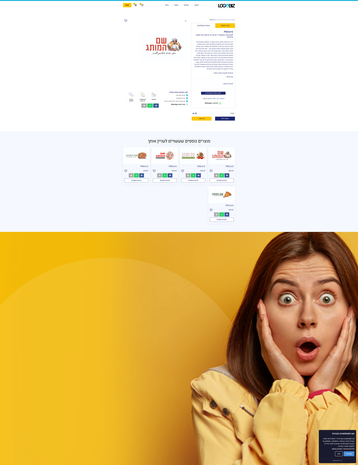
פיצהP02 (230, 166)
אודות (186, 5)
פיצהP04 (144, 166)
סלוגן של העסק (228, 84)
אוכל (224, 20)
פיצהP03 (201, 166)
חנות (176, 5)
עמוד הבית (232, 20)
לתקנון (218, 98)
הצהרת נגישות (337, 449)
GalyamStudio (336, 460)
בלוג (167, 5)
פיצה (219, 20)
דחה (338, 454)
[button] (225, 119)
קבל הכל (349, 454)
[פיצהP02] (163, 46)
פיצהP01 (230, 205)
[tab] (225, 25)
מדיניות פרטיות (348, 449)
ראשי (196, 5)
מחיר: (232, 113)
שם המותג (230, 77)
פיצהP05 (173, 166)
